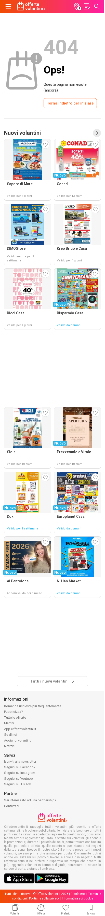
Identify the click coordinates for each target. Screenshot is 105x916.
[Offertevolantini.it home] (31, 6)
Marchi (9, 723)
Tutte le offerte (15, 717)
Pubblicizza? (13, 712)
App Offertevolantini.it (20, 729)
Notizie (9, 746)
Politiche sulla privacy (44, 898)
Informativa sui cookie (77, 898)
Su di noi (10, 734)
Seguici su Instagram (19, 773)
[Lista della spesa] (87, 6)
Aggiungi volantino (18, 740)
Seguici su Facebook (19, 767)
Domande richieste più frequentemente (32, 706)
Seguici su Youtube (18, 778)
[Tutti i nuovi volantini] (97, 133)
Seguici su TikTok (17, 784)
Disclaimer (78, 894)
